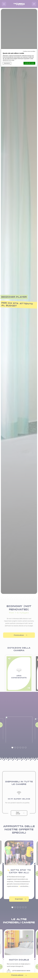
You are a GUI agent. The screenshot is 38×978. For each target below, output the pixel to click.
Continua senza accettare (29, 51)
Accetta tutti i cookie (29, 63)
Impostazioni (7, 63)
